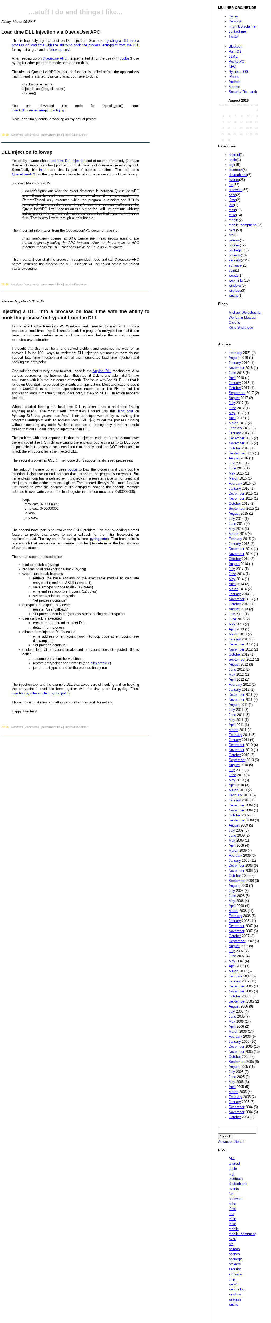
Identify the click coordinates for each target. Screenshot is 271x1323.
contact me (237, 31)
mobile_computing (242, 225)
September (237, 393)
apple (233, 160)
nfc (231, 235)
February (235, 353)
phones (234, 245)
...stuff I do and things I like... (75, 12)
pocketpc (236, 250)
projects (235, 255)
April (232, 378)
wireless (235, 290)
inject (43, 170)
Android (234, 82)
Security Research (243, 92)
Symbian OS (238, 72)
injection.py (20, 693)
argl (231, 165)
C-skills (234, 322)
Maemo (234, 87)
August (234, 358)
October (235, 388)
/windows (17, 134)
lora (231, 205)
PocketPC (236, 62)
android (234, 155)
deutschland (238, 175)
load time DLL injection (67, 161)
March (233, 423)
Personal (235, 21)
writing (233, 295)
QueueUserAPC (55, 58)
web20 (233, 275)
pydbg (124, 58)
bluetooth (236, 170)
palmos (234, 240)
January (235, 363)
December (236, 438)
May (232, 413)
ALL (232, 1159)
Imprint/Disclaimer (242, 26)
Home (233, 16)
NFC (232, 67)
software (235, 265)
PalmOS (235, 51)
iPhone (234, 77)
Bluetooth (236, 46)
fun (231, 185)
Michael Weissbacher (245, 312)
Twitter (234, 36)
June (232, 373)
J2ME (233, 56)
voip (232, 270)
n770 (232, 230)
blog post (125, 411)
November (236, 368)
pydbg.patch (99, 539)
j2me (232, 200)
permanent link (51, 134)
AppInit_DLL (102, 371)
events (234, 180)
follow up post (59, 50)
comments (32, 134)
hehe (232, 195)
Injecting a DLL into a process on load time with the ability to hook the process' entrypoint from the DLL (75, 43)
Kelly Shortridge (241, 327)
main (232, 210)
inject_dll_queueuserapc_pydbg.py (38, 110)
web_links (236, 280)
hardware (235, 190)
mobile (234, 220)
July (232, 403)
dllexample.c (100, 663)
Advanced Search (231, 1142)
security (235, 260)
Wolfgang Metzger (242, 317)
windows (235, 285)
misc (232, 215)
